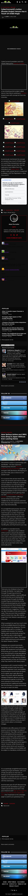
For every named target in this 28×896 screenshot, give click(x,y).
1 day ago (10, 379)
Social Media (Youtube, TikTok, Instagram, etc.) (13, 198)
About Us (5, 884)
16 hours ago (11, 360)
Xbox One (13, 7)
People (3, 345)
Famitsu (24, 93)
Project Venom (11, 212)
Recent (7, 345)
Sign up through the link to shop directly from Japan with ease (14, 793)
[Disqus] (14, 260)
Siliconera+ (21, 882)
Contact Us (13, 884)
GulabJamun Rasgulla (13, 350)
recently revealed (18, 63)
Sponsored (9, 432)
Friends (7, 195)
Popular (12, 345)
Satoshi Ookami (11, 374)
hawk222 (9, 364)
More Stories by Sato (14, 238)
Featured (3, 432)
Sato (7, 16)
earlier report (15, 169)
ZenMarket (4, 531)
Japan (5, 212)
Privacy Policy (14, 886)
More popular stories (7, 339)
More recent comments (7, 386)
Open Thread (12, 882)
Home (5, 882)
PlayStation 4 (6, 7)
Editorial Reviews (9, 189)
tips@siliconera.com (17, 894)
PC (1, 7)
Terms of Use (22, 884)
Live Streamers (9, 192)
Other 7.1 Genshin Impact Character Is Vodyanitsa (13, 369)
